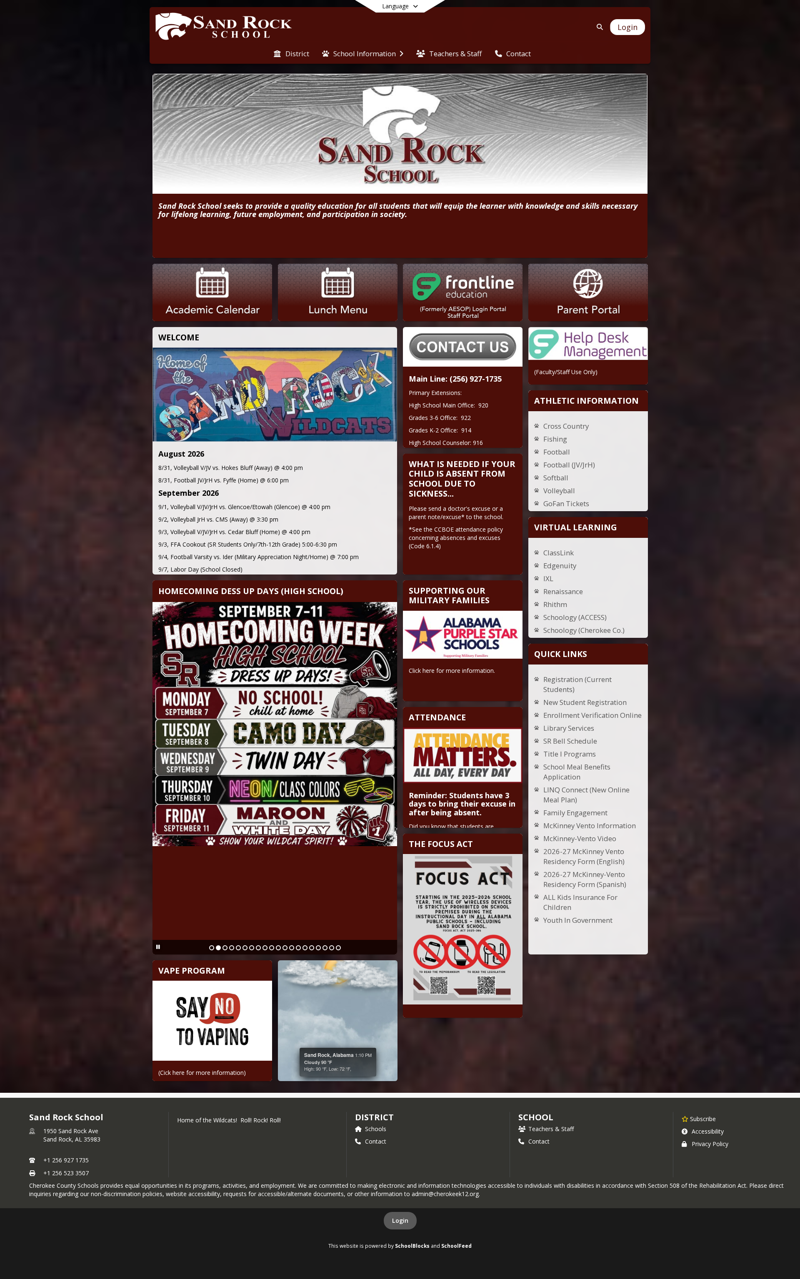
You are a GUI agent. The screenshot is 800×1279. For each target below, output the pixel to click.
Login (400, 1220)
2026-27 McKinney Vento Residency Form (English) (584, 856)
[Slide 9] (265, 947)
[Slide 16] (311, 947)
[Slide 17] (318, 947)
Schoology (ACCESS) (575, 617)
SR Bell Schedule (570, 741)
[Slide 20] (338, 947)
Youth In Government (577, 920)
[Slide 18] (325, 947)
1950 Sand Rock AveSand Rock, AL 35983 (71, 1135)
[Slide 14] (298, 947)
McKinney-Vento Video (579, 838)
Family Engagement (575, 812)
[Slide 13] (291, 947)
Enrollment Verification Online (592, 715)
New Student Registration (585, 702)
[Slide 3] (225, 947)
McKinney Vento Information (589, 825)
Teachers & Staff (551, 1129)
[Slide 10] (271, 947)
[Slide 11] (278, 947)
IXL (548, 578)
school (535, 1117)
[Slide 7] (251, 947)
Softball (555, 477)
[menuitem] (291, 53)
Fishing (555, 439)
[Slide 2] (218, 947)
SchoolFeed (456, 1245)
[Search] (598, 27)
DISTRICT (374, 1117)
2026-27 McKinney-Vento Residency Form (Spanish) (584, 879)
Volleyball (559, 490)
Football (556, 452)
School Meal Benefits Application (576, 772)
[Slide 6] (245, 947)
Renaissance (563, 591)
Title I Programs (569, 754)
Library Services (568, 728)
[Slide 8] (258, 947)
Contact (375, 1141)
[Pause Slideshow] (158, 947)
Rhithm (555, 604)
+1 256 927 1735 (66, 1160)
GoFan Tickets (566, 503)
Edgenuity (559, 565)
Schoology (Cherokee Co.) (584, 630)
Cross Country (566, 426)
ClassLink (558, 552)
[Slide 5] (238, 947)
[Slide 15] (305, 947)
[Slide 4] (231, 947)
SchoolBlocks (412, 1245)
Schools (375, 1129)
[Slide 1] (211, 947)
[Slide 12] (285, 947)
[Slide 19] (331, 947)
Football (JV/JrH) (569, 465)
